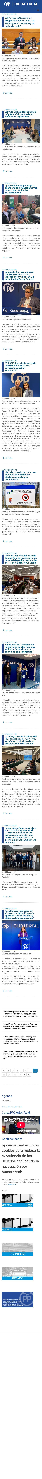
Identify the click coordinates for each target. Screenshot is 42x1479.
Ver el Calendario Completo (12, 1107)
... (30, 1070)
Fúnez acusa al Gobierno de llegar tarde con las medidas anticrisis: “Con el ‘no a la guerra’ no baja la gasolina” (20, 648)
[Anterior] (8, 1071)
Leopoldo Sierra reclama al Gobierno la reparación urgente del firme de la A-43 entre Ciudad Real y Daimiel (19, 275)
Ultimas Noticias (9, 14)
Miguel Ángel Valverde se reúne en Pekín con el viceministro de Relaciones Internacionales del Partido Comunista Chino (20, 1026)
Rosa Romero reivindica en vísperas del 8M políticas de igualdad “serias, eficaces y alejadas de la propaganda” (19, 914)
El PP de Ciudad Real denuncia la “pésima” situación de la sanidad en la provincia (20, 114)
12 (9, 1074)
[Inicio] (4, 1071)
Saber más (12, 1184)
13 (15, 1074)
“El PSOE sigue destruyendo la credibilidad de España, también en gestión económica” (20, 367)
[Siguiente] (25, 1075)
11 (4, 1074)
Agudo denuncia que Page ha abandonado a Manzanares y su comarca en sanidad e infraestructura (21, 189)
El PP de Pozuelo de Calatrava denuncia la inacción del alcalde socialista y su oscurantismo (20, 476)
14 (20, 1074)
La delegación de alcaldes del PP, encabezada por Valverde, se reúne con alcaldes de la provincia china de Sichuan (21, 740)
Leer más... (8, 93)
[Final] (29, 1075)
